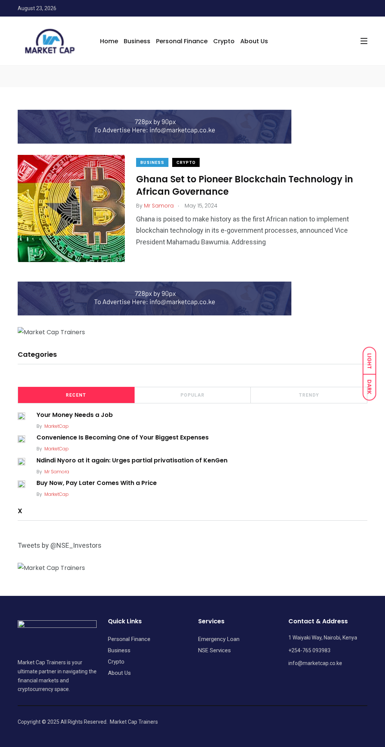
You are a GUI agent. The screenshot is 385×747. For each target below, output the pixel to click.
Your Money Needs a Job (74, 415)
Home (109, 41)
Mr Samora (56, 471)
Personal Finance (182, 41)
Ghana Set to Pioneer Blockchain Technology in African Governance (244, 185)
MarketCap (56, 426)
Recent (76, 395)
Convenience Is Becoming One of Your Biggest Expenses (122, 437)
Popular (192, 395)
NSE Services (214, 650)
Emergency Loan (218, 639)
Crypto (224, 41)
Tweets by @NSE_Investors (60, 545)
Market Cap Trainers (134, 722)
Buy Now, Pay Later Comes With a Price (96, 483)
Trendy (309, 395)
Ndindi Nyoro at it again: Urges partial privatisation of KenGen (131, 460)
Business (137, 41)
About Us (254, 41)
